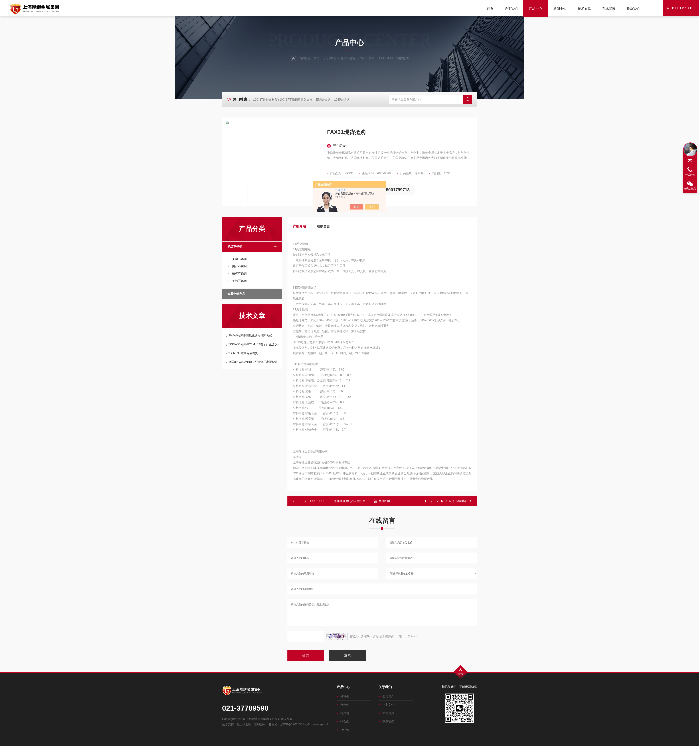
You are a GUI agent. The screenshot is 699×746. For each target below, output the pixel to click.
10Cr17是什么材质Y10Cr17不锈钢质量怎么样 (282, 99)
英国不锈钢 (239, 259)
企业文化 (388, 704)
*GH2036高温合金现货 (243, 353)
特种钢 (344, 696)
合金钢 (344, 704)
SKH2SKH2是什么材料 (451, 501)
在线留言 (608, 8)
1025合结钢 (342, 99)
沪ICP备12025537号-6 (295, 724)
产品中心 (535, 8)
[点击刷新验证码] (336, 636)
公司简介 (388, 696)
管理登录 (260, 724)
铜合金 (344, 721)
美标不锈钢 (239, 280)
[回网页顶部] (690, 161)
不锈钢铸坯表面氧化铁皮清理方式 (250, 335)
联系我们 (633, 8)
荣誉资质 (388, 713)
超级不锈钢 (348, 58)
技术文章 (584, 8)
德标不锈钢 (239, 273)
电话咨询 (690, 174)
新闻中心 (559, 8)
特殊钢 (344, 713)
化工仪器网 (244, 724)
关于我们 (511, 8)
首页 (490, 8)
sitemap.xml (320, 724)
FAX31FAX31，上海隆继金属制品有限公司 (338, 501)
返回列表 (385, 501)
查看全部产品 (236, 293)
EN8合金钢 (323, 99)
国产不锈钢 (367, 58)
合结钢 (344, 729)
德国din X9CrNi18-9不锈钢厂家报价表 (253, 361)
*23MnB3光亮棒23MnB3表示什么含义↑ (253, 344)
